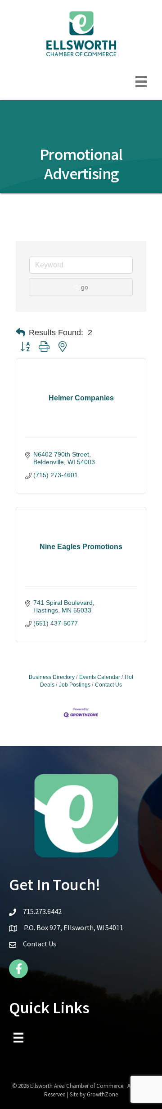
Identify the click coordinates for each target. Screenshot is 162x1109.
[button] (20, 332)
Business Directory (52, 677)
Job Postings (74, 685)
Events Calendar (99, 677)
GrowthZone (102, 1095)
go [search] (84, 287)
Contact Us (108, 685)
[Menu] (141, 81)
